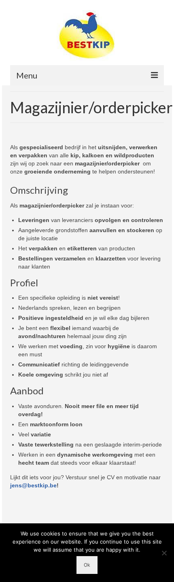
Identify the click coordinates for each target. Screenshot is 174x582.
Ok (87, 565)
